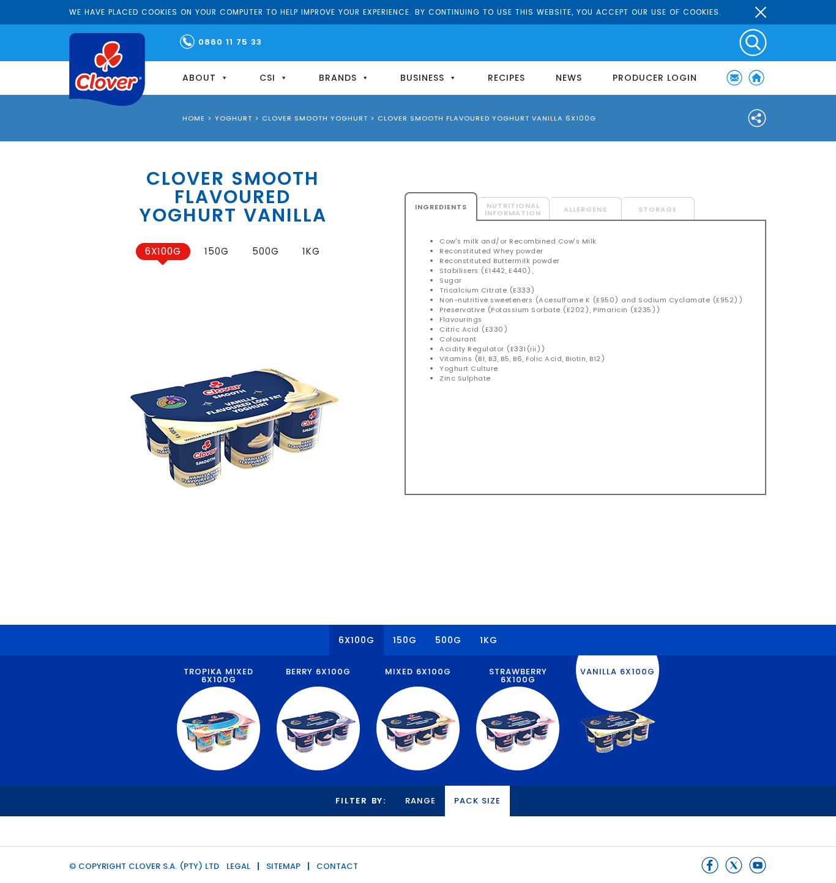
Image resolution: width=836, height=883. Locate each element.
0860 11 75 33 (230, 42)
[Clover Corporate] (107, 69)
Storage (657, 209)
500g (265, 251)
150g (216, 251)
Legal (238, 866)
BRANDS (338, 78)
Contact (337, 866)
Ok (761, 12)
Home (756, 77)
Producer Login (655, 78)
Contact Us (734, 77)
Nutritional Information (513, 209)
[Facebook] (710, 865)
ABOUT (199, 78)
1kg (311, 251)
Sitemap (283, 866)
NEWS (569, 78)
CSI (267, 78)
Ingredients (441, 207)
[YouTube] (757, 865)
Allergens (585, 209)
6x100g (163, 251)
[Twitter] (734, 865)
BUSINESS (422, 78)
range (420, 801)
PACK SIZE (477, 801)
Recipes (506, 78)
